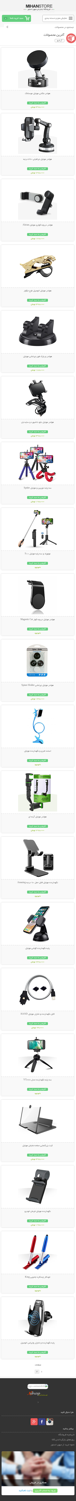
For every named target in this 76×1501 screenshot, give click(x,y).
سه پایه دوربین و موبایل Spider (37, 488)
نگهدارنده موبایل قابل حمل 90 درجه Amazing (37, 883)
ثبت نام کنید (24, 1490)
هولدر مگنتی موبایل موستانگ (37, 93)
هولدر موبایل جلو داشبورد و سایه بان (37, 422)
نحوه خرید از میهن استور (62, 1445)
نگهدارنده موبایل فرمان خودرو (38, 1211)
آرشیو (59, 40)
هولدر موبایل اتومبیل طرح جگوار (37, 291)
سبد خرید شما (16, 18)
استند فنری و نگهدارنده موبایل (37, 751)
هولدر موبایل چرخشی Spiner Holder (37, 685)
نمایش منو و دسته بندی (56, 18)
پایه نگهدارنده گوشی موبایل (37, 948)
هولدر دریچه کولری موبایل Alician (38, 225)
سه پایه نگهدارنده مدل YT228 (37, 1080)
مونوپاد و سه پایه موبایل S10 (37, 554)
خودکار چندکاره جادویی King (37, 1277)
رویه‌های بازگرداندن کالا (63, 1440)
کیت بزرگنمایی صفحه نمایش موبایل (37, 1146)
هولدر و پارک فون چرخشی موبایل (37, 356)
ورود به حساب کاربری (45, 1490)
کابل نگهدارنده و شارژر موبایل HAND (38, 1014)
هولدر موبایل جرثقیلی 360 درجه (37, 159)
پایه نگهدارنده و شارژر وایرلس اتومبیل (38, 1343)
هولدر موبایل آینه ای (37, 817)
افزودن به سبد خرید (37, 103)
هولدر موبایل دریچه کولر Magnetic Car (37, 620)
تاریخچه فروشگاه (66, 1435)
